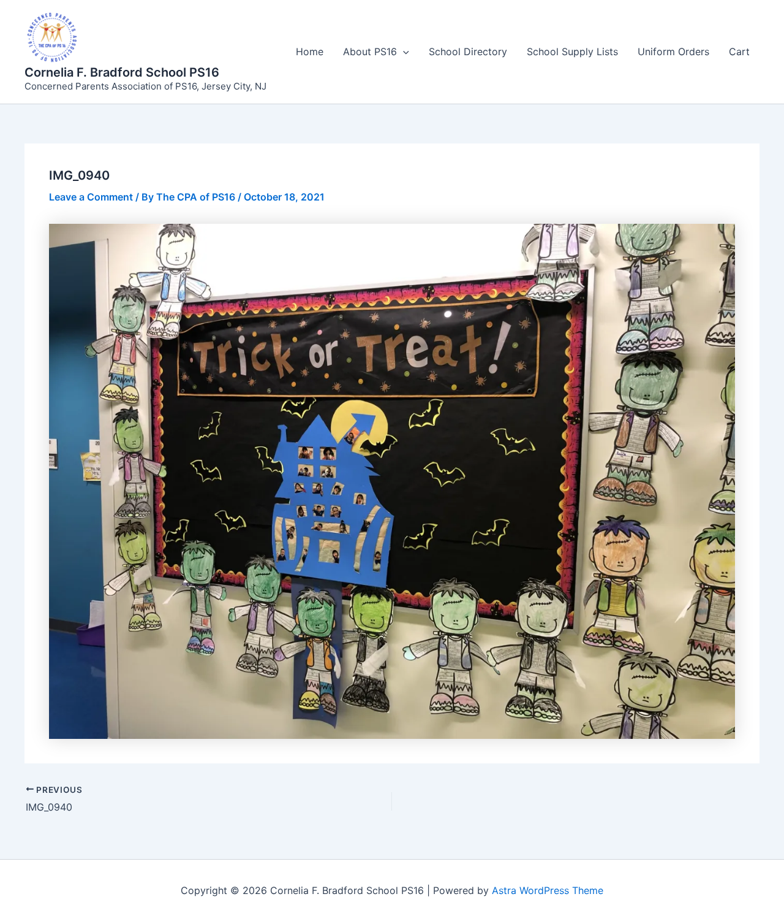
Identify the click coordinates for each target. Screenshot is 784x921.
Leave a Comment (91, 197)
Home (309, 51)
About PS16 (370, 51)
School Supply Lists (572, 51)
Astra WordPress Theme (547, 890)
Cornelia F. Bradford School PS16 (121, 72)
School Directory (468, 51)
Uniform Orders (673, 51)
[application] (403, 51)
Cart (739, 51)
